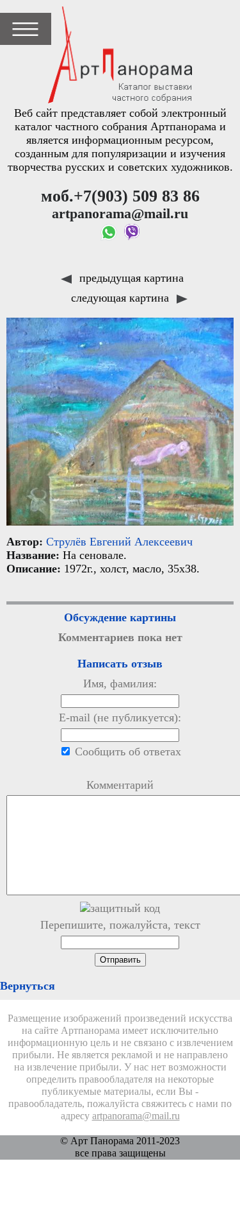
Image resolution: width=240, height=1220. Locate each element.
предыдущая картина (130, 277)
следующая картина (121, 297)
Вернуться (27, 985)
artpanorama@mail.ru (136, 1116)
